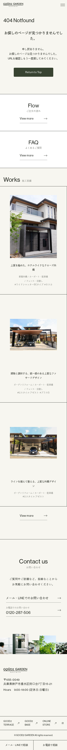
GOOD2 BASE (29, 723)
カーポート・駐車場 (38, 277)
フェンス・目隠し (34, 281)
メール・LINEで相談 (16, 745)
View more (27, 118)
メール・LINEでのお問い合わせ (27, 598)
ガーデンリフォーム (23, 385)
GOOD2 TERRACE (8, 723)
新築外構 (23, 277)
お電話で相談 (50, 745)
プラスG (45, 392)
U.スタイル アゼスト (29, 392)
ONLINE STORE (47, 723)
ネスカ (49, 284)
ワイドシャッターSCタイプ (29, 284)
